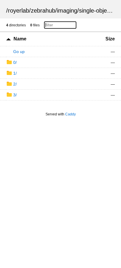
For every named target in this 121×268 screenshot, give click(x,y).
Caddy (70, 114)
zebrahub (43, 10)
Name (20, 38)
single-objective (99, 10)
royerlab (18, 10)
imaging (67, 10)
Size (110, 38)
